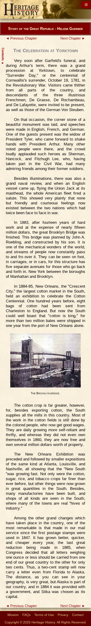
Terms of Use (44, 615)
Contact (78, 615)
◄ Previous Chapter (21, 38)
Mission (13, 615)
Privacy (63, 615)
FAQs (26, 615)
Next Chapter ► (72, 38)
